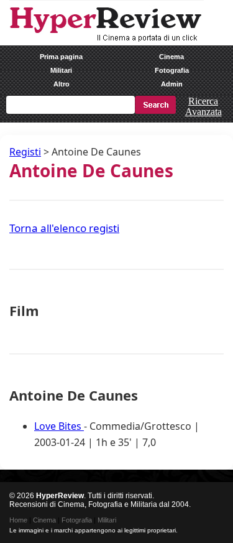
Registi (25, 152)
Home (18, 520)
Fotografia (172, 70)
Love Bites (59, 426)
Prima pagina (61, 56)
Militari (61, 70)
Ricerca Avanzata (203, 106)
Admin (172, 84)
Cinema (171, 56)
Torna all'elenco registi (64, 228)
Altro (61, 84)
